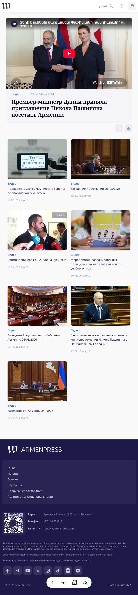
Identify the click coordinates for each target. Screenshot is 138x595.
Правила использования (25, 491)
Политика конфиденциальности (30, 497)
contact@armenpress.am (58, 528)
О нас (11, 468)
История (13, 474)
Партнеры (15, 485)
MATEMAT (126, 585)
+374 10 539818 (52, 521)
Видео (16, 94)
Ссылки (13, 479)
